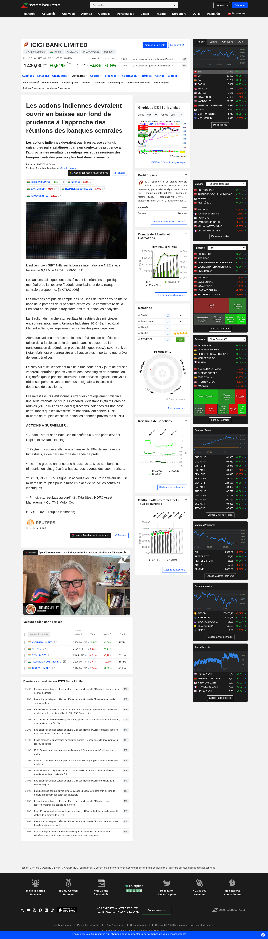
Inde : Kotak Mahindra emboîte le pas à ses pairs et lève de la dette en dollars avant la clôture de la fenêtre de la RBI (76, 813)
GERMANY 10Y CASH (209, 678)
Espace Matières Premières (220, 576)
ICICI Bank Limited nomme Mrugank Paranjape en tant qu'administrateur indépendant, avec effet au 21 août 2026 (77, 721)
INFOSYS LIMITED (41, 668)
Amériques (227, 42)
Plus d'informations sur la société (169, 221)
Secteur (173, 75)
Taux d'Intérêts (202, 647)
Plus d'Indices (220, 125)
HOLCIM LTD (204, 254)
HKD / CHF (200, 499)
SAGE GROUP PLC (207, 373)
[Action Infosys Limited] (59, 195)
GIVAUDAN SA (205, 271)
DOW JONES (204, 97)
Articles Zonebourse (33, 88)
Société (95, 75)
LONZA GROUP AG (207, 290)
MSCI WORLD (205, 118)
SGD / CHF (200, 504)
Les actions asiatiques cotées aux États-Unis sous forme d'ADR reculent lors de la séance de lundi (153, 65)
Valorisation (129, 75)
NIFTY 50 (36, 649)
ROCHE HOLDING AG (209, 294)
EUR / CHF (200, 457)
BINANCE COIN (205, 626)
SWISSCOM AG (205, 282)
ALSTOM (202, 362)
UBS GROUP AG (206, 190)
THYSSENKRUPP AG (208, 349)
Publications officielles (138, 82)
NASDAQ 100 (204, 101)
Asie (240, 42)
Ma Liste (199, 184)
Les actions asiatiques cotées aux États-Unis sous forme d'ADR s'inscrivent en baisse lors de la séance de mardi (76, 823)
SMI (199, 71)
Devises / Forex (203, 430)
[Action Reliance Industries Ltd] (103, 188)
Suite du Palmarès (220, 328)
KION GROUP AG (206, 358)
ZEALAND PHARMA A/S (210, 369)
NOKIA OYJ (203, 218)
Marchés (29, 13)
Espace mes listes (220, 236)
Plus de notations (176, 408)
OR (196, 552)
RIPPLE (201, 630)
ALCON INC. (204, 209)
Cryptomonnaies (203, 586)
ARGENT (199, 565)
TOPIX (201, 109)
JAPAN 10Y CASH (207, 682)
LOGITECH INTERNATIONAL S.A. (214, 267)
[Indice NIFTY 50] (91, 181)
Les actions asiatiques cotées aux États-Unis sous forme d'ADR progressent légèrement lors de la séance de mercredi (71, 803)
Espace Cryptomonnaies (220, 637)
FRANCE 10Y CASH (208, 687)
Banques (182, 213)
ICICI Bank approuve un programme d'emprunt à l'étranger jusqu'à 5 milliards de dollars (74, 752)
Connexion (221, 5)
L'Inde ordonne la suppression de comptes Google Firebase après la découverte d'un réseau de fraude (76, 742)
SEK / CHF (200, 474)
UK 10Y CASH (205, 691)
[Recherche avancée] (174, 5)
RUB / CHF (200, 470)
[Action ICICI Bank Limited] (62, 181)
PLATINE (199, 569)
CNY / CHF (200, 495)
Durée (141, 115)
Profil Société (147, 175)
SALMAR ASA (204, 345)
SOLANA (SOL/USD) (208, 622)
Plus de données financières (171, 295)
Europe (213, 42)
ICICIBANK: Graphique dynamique (168, 162)
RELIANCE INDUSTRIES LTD (46, 661)
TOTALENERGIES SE (208, 213)
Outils (197, 13)
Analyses (68, 13)
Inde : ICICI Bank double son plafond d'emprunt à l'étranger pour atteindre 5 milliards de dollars (76, 762)
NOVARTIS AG (205, 286)
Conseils (104, 13)
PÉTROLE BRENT (204, 561)
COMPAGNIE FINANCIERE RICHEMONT (216, 262)
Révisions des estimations (172, 487)
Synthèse (28, 75)
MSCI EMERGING (206, 114)
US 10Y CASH (205, 674)
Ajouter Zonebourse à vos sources (91, 173)
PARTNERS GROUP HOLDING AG (215, 194)
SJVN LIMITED (39, 655)
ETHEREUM (204, 617)
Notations (145, 308)
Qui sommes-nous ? (140, 925)
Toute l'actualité (31, 82)
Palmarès (213, 13)
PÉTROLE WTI (202, 556)
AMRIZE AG (203, 258)
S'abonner (240, 5)
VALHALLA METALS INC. (210, 226)
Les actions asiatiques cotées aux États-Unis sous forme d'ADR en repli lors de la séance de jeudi (74, 782)
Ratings (147, 75)
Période (164, 115)
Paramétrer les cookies (88, 925)
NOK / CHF (200, 478)
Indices (201, 42)
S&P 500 (202, 93)
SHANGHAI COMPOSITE (210, 105)
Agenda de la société (174, 570)
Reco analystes (50, 82)
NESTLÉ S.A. (204, 202)
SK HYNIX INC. (205, 198)
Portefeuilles (125, 13)
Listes (145, 13)
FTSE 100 (202, 88)
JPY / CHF (200, 508)
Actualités (49, 13)
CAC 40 (201, 84)
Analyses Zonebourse (58, 88)
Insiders (86, 82)
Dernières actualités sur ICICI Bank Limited (54, 681)
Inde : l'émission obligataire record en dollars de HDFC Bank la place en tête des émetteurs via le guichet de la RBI (74, 772)
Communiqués (116, 82)
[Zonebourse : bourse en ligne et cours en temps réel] (41, 5)
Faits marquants (70, 82)
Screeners (179, 13)
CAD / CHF (200, 487)
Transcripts (99, 82)
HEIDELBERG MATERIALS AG (213, 354)
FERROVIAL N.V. (206, 377)
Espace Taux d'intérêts (220, 698)
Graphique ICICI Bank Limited (159, 107)
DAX (200, 80)
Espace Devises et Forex (220, 515)
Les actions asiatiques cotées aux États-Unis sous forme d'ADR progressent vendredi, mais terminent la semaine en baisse (76, 732)
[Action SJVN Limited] (55, 188)
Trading (160, 13)
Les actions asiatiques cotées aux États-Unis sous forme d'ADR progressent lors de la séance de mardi (153, 59)
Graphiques (59, 75)
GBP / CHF (200, 466)
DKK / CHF (200, 483)
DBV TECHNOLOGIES (209, 230)
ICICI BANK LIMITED (42, 642)
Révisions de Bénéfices (155, 421)
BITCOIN (202, 613)
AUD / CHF (200, 491)
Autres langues (161, 82)
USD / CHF (200, 461)
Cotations (43, 75)
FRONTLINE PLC (206, 382)
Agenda (86, 13)
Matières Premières (205, 525)
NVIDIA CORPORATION (209, 222)
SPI (199, 76)
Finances (111, 75)
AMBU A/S (203, 386)
